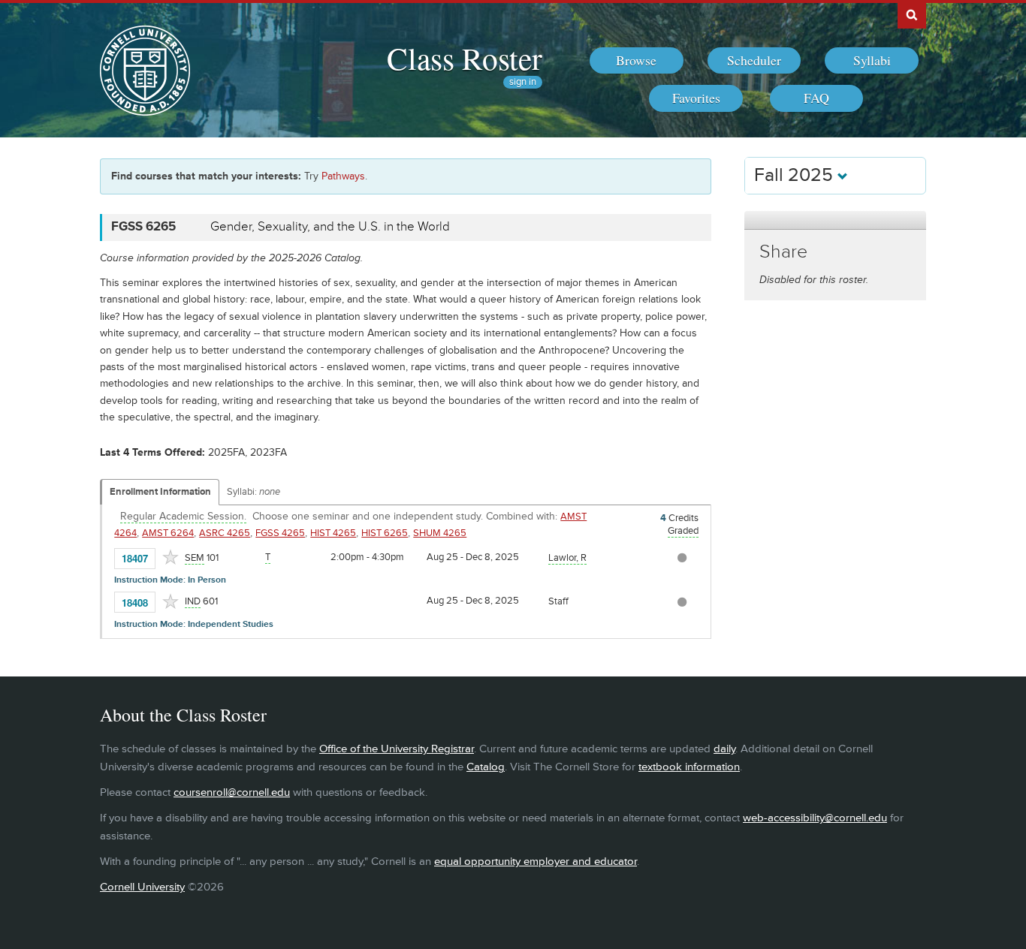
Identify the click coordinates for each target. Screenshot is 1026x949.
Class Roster (464, 58)
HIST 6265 (384, 533)
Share (783, 252)
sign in (522, 82)
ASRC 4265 (224, 533)
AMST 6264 (168, 533)
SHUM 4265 (439, 533)
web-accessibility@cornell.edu (815, 818)
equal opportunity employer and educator (535, 861)
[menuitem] (636, 60)
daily (724, 749)
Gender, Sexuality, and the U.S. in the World (330, 226)
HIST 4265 (333, 533)
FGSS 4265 (280, 533)
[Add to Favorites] (170, 557)
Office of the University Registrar (396, 749)
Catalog (485, 767)
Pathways (343, 176)
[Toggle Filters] (835, 220)
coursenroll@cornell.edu (232, 792)
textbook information (689, 767)
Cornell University (142, 887)
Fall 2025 (795, 175)
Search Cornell (912, 14)
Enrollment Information (160, 492)
